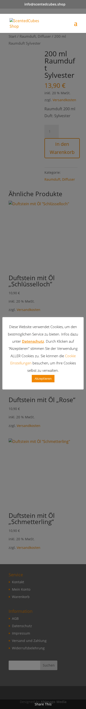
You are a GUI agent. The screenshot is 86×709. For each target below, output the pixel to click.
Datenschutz (33, 341)
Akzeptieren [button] (43, 378)
